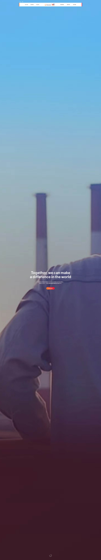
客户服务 (74, 4)
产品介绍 (37, 4)
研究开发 (68, 4)
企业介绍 (26, 4)
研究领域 (32, 4)
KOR (20, 1)
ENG (22, 1)
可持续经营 (62, 4)
